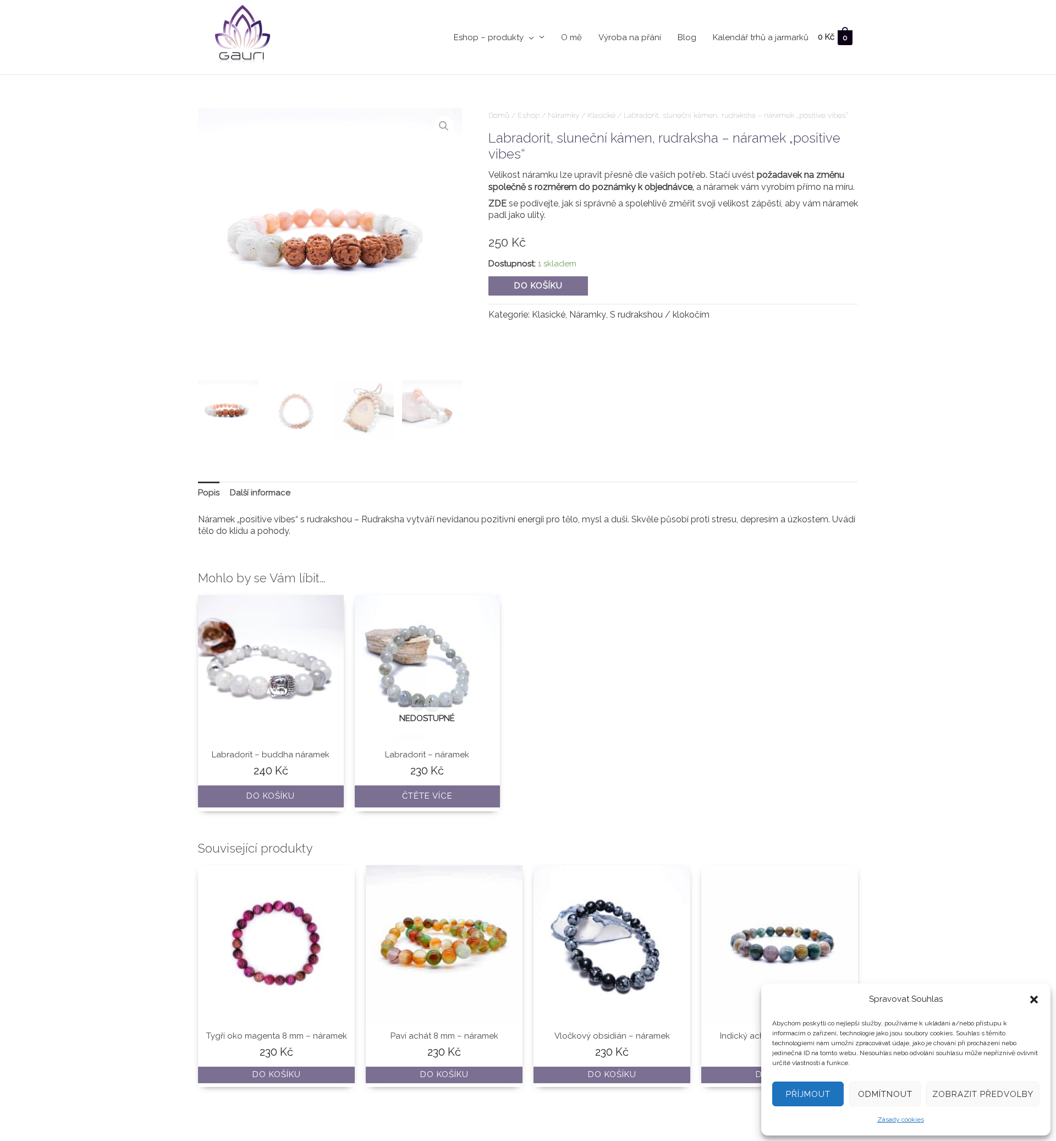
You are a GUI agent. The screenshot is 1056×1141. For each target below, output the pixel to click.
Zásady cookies (900, 1119)
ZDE (497, 203)
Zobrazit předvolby (982, 1094)
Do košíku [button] (270, 796)
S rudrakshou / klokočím (660, 314)
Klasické (601, 115)
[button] (1034, 999)
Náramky (563, 115)
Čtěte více (427, 796)
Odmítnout (885, 1094)
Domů (498, 115)
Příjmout (808, 1094)
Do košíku (538, 286)
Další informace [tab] (260, 493)
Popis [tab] (208, 493)
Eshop (529, 115)
